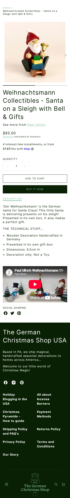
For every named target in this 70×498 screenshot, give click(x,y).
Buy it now (35, 189)
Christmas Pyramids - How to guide (13, 416)
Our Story (11, 454)
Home (6, 7)
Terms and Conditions (46, 444)
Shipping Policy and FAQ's (15, 431)
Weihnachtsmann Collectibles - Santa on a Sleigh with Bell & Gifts (30, 13)
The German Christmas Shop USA (35, 336)
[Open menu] (6, 484)
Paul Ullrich (36, 125)
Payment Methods (44, 414)
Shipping (8, 136)
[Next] (65, 55)
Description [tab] (12, 198)
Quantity (10, 158)
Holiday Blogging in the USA (15, 399)
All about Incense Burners (44, 399)
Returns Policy (48, 429)
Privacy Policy (14, 442)
